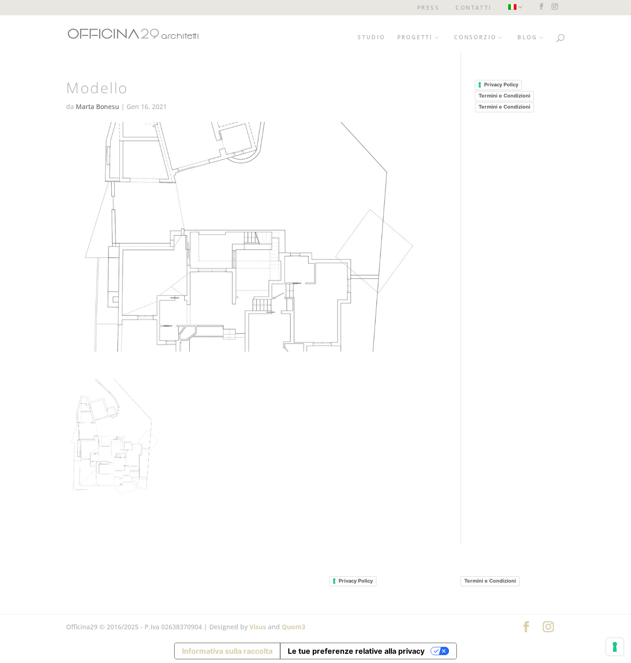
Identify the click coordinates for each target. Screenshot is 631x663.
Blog (527, 37)
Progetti (415, 37)
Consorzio (475, 37)
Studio (371, 37)
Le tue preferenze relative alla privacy (356, 651)
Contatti (473, 8)
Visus (257, 626)
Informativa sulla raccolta (227, 651)
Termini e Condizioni (504, 95)
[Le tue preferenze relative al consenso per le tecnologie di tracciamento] (615, 647)
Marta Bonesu (97, 106)
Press (428, 8)
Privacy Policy (501, 84)
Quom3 (293, 626)
